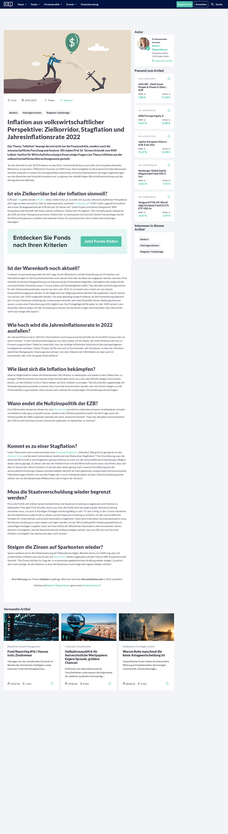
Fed (19, 199)
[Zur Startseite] (8, 4)
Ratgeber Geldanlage (58, 112)
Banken (13, 112)
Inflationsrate (81, 203)
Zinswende (60, 409)
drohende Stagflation (67, 452)
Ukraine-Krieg (15, 455)
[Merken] (169, 79)
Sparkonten (59, 556)
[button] (162, 60)
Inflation (40, 199)
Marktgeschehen (32, 112)
